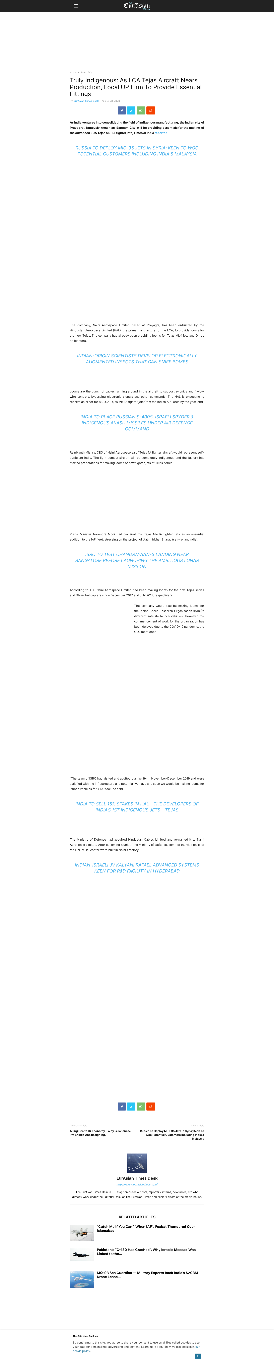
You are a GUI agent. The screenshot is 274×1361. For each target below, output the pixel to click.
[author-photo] (137, 1172)
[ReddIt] (150, 110)
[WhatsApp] (141, 110)
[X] (131, 110)
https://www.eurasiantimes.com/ (137, 1184)
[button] (76, 6)
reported (161, 133)
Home (73, 72)
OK (198, 1356)
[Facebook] (122, 110)
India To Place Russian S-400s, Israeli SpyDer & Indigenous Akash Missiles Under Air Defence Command (137, 422)
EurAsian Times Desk (86, 100)
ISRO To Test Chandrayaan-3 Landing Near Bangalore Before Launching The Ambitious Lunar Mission (137, 560)
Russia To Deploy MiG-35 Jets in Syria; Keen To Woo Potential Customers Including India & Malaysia (172, 1134)
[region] (137, 43)
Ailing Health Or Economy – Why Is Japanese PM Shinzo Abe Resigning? (100, 1132)
